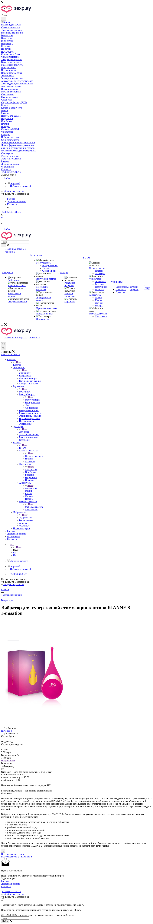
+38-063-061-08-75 (11, 172)
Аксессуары (31, 488)
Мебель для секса (34, 507)
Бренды (5, 881)
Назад (19, 362)
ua (2, 217)
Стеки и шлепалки (34, 456)
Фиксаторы (31, 469)
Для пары (24, 432)
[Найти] (3, 19)
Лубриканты (25, 517)
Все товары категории (12, 854)
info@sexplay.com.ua (13, 191)
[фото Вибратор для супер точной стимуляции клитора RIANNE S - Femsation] (34, 706)
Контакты (6, 886)
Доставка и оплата (10, 883)
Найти (5, 921)
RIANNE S (6, 731)
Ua (14, 555)
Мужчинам (24, 391)
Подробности (8, 760)
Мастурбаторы (32, 399)
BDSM (22, 448)
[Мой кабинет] (2, 341)
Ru (14, 552)
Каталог (17, 365)
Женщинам (24, 373)
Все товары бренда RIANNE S (16, 856)
